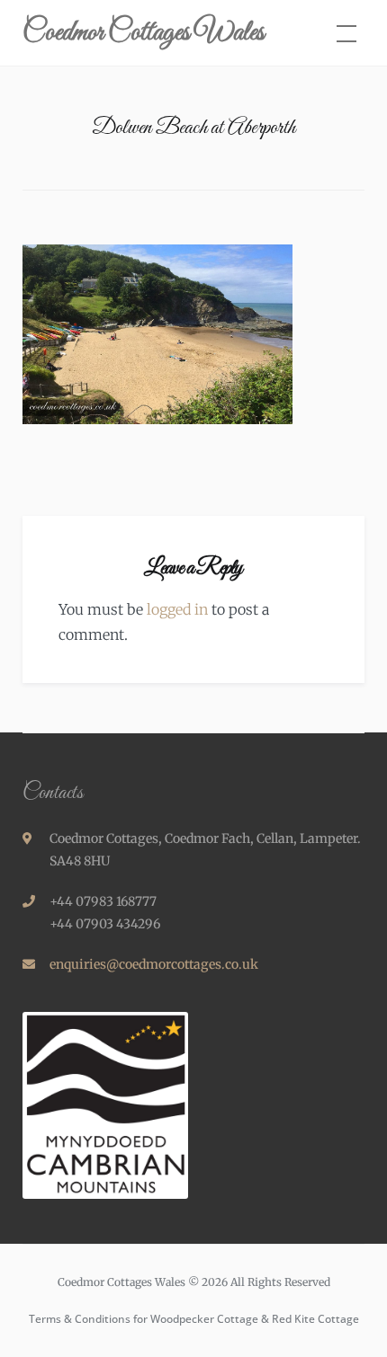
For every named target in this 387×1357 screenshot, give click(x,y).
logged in (177, 609)
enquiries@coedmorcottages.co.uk (154, 964)
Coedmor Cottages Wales (143, 33)
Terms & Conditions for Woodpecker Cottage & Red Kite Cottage (194, 1318)
